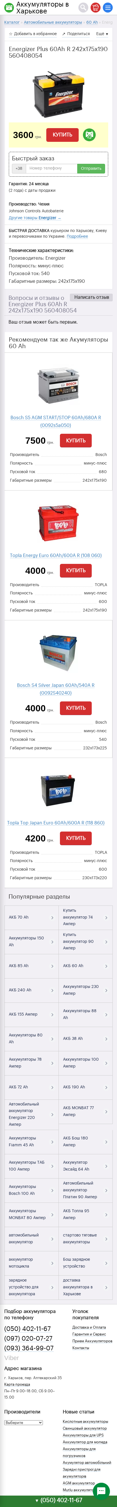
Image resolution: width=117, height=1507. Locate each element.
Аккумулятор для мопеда (85, 1442)
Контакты (80, 1348)
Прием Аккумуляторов (92, 1341)
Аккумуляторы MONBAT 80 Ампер (27, 1214)
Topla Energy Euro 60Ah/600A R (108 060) (56, 555)
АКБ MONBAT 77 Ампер (78, 1111)
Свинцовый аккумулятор (85, 1428)
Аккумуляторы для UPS (83, 1435)
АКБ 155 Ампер (23, 1014)
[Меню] (108, 8)
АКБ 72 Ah (18, 1087)
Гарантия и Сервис (89, 1334)
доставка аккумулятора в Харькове (78, 1287)
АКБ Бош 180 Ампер (75, 1141)
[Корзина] (96, 8)
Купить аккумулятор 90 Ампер (78, 942)
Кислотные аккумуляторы (85, 1421)
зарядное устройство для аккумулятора (23, 1287)
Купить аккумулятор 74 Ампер (78, 917)
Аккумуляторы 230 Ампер (81, 990)
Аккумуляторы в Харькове (42, 8)
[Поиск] (83, 8)
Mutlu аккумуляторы (81, 1490)
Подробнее (77, 237)
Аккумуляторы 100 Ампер (81, 1063)
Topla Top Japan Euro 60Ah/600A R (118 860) (56, 823)
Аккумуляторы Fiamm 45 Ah (22, 1141)
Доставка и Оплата (89, 1327)
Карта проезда (17, 1384)
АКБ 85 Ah (18, 966)
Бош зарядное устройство (76, 1263)
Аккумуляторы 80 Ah (26, 1038)
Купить (62, 134)
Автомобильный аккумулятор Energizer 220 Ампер (24, 1114)
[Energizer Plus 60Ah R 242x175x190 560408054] (58, 93)
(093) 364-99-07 (29, 1348)
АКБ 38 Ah (73, 1039)
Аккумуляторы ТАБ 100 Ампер (27, 1166)
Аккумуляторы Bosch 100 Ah (22, 1190)
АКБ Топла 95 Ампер (76, 1214)
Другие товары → (35, 218)
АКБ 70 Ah (18, 917)
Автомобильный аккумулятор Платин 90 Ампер (80, 1190)
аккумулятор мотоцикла (21, 1263)
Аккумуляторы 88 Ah (80, 1014)
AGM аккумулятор (79, 1483)
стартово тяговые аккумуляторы (80, 1238)
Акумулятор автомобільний (87, 1462)
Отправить (91, 169)
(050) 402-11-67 (27, 1329)
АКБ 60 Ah (73, 966)
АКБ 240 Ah (20, 990)
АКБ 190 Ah (74, 1087)
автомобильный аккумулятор (24, 1238)
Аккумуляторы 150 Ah (26, 941)
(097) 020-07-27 (28, 1338)
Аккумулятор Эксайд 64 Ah (76, 1166)
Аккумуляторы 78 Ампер (25, 1063)
